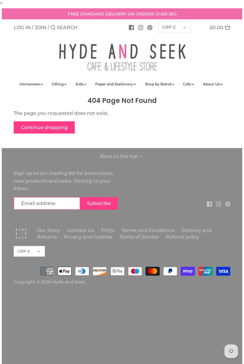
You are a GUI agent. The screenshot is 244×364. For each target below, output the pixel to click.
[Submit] (53, 27)
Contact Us (80, 230)
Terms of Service (139, 237)
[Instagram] (140, 27)
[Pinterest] (149, 27)
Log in (22, 27)
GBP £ (169, 27)
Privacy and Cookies (88, 237)
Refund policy (182, 237)
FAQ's (108, 230)
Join (40, 27)
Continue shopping (44, 127)
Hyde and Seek (68, 282)
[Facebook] (131, 27)
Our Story (48, 230)
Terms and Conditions (149, 230)
